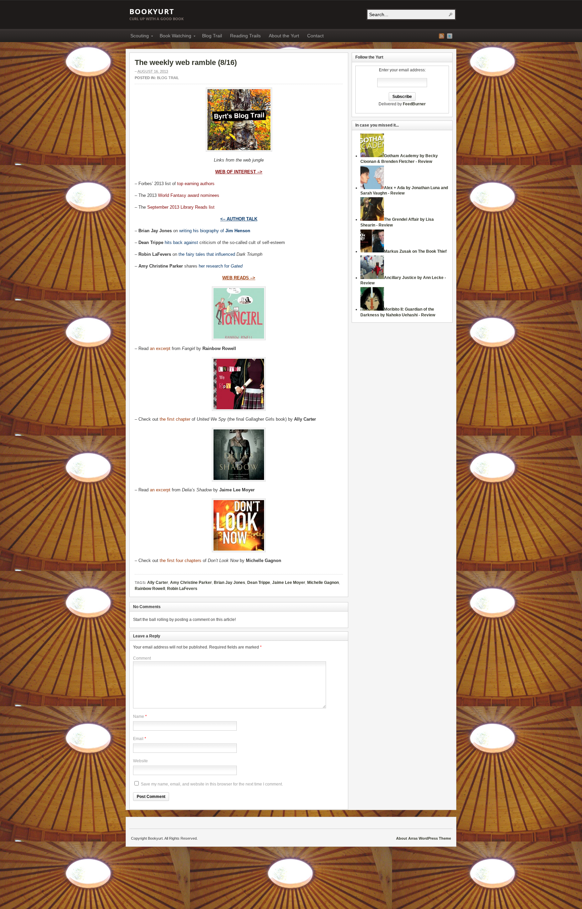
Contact (315, 35)
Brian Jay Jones (229, 582)
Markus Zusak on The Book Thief (415, 251)
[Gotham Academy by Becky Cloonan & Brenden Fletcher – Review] (372, 155)
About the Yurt (284, 35)
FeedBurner (414, 104)
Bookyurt (151, 11)
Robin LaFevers (182, 588)
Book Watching (173, 36)
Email (138, 738)
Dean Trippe (258, 582)
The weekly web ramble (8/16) (186, 62)
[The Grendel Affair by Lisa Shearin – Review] (372, 219)
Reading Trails (245, 35)
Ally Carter (157, 582)
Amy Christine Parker (191, 582)
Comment (142, 658)
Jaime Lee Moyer (288, 582)
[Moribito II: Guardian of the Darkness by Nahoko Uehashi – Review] (372, 309)
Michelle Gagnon (323, 582)
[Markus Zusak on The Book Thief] (372, 251)
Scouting (137, 36)
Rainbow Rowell (150, 588)
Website (140, 761)
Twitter (449, 36)
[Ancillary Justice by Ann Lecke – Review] (372, 277)
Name (138, 716)
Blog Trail (212, 35)
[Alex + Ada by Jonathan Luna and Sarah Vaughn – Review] (372, 187)
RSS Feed (441, 36)
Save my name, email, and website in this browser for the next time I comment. (212, 784)
